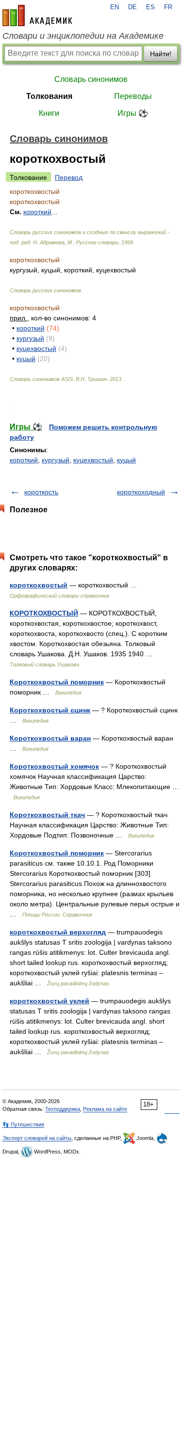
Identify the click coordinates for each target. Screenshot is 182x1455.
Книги (49, 113)
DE (132, 7)
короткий (31, 328)
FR (168, 7)
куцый (26, 359)
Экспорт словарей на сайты (36, 1138)
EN (114, 7)
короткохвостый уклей (49, 1001)
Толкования (49, 96)
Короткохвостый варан (50, 738)
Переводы (133, 96)
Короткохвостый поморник (57, 682)
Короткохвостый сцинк (50, 710)
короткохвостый (38, 585)
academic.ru (37, 15)
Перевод (69, 177)
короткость (41, 492)
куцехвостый (36, 348)
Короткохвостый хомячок (54, 766)
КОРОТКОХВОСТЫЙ (44, 613)
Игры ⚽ (132, 113)
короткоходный (141, 492)
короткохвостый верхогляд (58, 932)
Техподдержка (62, 1109)
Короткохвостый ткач (47, 815)
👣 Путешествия (23, 1124)
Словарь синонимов (91, 79)
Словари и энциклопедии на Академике (83, 36)
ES (150, 7)
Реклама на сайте (105, 1109)
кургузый (30, 338)
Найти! (160, 54)
